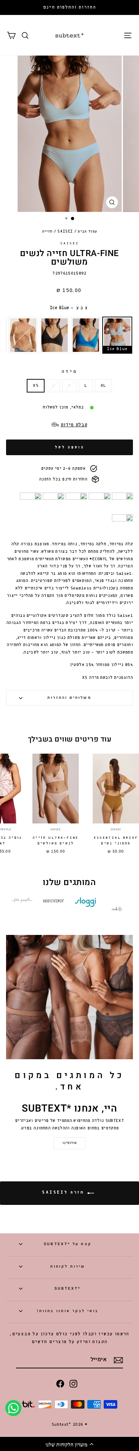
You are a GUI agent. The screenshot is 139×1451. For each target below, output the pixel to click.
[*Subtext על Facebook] (60, 1383)
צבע (69, 308)
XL (103, 386)
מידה (69, 371)
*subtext (68, 1288)
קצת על (67, 1244)
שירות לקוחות (67, 1266)
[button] (69, 1444)
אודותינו (69, 1143)
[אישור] (118, 1360)
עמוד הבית (87, 231)
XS (35, 386)
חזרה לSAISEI (64, 1192)
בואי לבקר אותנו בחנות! (67, 1311)
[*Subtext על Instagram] (73, 1383)
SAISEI (65, 231)
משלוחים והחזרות (69, 697)
